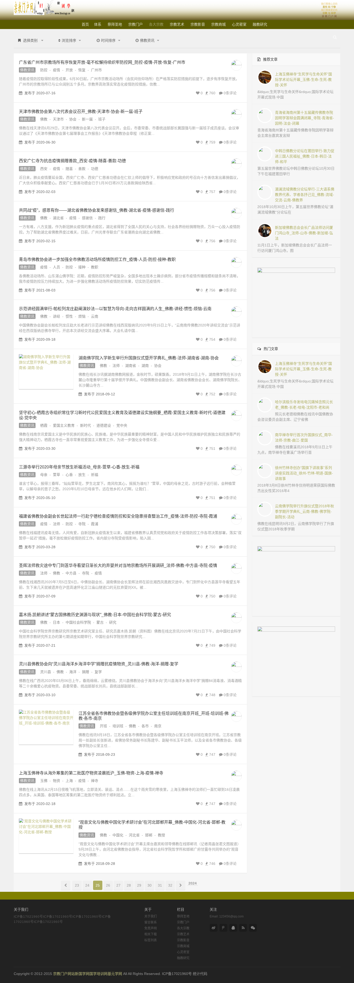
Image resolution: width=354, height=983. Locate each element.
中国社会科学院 (78, 622)
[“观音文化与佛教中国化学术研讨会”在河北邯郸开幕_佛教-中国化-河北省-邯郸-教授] (46, 835)
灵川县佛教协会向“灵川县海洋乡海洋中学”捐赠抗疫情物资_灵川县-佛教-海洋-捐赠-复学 (98, 664)
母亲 (43, 475)
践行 (101, 218)
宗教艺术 (177, 24)
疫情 (56, 70)
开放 (69, 70)
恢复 (82, 70)
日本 (56, 622)
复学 (98, 672)
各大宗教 (156, 24)
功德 (94, 169)
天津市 (58, 119)
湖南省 (130, 366)
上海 (69, 781)
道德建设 (103, 425)
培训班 (117, 726)
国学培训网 (98, 974)
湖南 (145, 366)
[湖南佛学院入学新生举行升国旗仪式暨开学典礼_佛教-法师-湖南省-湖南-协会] (46, 371)
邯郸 (148, 835)
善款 (82, 169)
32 (170, 885)
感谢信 (87, 218)
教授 (161, 835)
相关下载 (150, 934)
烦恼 (82, 316)
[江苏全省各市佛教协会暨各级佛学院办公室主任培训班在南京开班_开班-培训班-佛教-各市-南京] (46, 727)
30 (149, 885)
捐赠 (85, 672)
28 (129, 885)
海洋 (72, 672)
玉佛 (43, 781)
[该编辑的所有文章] (236, 65)
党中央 (121, 425)
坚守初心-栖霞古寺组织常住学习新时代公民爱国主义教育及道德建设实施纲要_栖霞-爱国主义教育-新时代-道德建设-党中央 (122, 415)
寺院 (82, 524)
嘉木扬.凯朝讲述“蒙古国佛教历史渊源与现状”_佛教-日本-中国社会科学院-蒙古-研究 (95, 614)
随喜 (69, 169)
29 (139, 885)
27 (118, 885)
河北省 (134, 835)
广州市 (96, 70)
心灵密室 (239, 24)
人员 (56, 267)
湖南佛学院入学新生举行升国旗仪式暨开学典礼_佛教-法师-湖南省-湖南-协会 (149, 358)
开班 (103, 726)
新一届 (87, 119)
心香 (69, 475)
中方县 (71, 573)
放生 (82, 475)
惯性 (69, 316)
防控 (43, 70)
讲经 (56, 316)
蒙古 (100, 622)
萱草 (56, 475)
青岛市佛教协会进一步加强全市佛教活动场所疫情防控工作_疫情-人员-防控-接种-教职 (97, 259)
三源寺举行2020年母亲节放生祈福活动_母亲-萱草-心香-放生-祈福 (79, 467)
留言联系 (150, 922)
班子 (101, 119)
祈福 (94, 475)
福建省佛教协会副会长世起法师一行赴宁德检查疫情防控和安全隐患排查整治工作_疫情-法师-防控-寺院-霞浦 (118, 516)
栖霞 (43, 425)
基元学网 (115, 974)
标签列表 (150, 940)
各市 (145, 726)
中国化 (117, 835)
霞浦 (94, 524)
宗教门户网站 (64, 974)
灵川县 (45, 672)
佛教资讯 (27, 70)
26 (108, 885)
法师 (116, 366)
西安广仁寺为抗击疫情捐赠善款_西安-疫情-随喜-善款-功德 (72, 161)
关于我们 (150, 916)
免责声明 (150, 928)
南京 (157, 726)
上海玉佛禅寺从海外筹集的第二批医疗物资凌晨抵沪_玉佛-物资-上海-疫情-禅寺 (91, 773)
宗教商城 (218, 24)
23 (77, 885)
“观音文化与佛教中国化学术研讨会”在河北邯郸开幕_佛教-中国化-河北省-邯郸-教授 (152, 824)
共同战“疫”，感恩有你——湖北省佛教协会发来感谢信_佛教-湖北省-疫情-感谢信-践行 (96, 210)
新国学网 (82, 974)
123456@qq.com (231, 916)
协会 (72, 119)
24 (87, 885)
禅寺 (94, 781)
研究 (112, 622)
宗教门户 (135, 24)
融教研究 (260, 24)
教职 (94, 267)
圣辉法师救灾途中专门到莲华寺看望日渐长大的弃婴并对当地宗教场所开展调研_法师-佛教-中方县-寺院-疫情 (118, 565)
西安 (43, 169)
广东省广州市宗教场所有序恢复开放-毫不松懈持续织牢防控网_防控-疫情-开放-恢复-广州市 (102, 62)
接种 (82, 267)
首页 (85, 24)
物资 (56, 781)
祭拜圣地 (115, 24)
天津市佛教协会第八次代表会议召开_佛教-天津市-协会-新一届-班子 (81, 111)
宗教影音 (197, 24)
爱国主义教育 (64, 425)
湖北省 (58, 218)
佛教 (43, 119)
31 (160, 885)
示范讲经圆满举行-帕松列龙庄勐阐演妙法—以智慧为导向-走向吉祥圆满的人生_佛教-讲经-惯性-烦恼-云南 (115, 309)
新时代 (85, 425)
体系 (97, 24)
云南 (94, 316)
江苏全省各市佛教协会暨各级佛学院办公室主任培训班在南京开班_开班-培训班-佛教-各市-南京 (154, 716)
